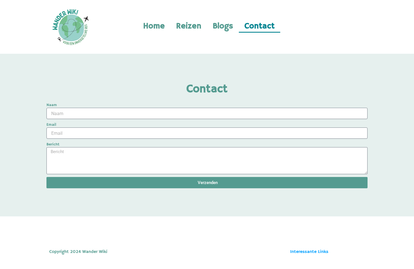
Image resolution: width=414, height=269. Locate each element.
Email (51, 124)
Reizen (188, 26)
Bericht (52, 144)
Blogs (223, 26)
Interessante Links (309, 252)
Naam (51, 104)
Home (154, 26)
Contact (259, 26)
